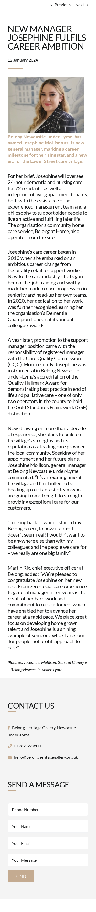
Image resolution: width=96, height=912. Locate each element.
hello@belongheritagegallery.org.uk (46, 757)
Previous (63, 4)
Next (79, 4)
